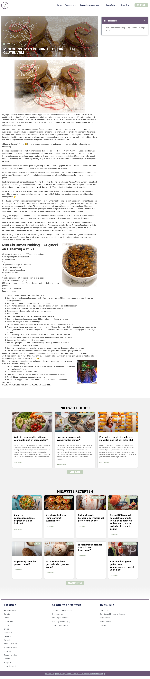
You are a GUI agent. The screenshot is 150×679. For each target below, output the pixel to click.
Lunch (6, 617)
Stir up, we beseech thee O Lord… (39, 187)
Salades (7, 651)
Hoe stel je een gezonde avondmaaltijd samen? (69, 438)
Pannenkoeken (10, 647)
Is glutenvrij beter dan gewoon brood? (25, 563)
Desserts (7, 636)
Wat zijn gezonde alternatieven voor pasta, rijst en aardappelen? (31, 438)
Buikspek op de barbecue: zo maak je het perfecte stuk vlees (91, 518)
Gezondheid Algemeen (89, 5)
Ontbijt (7, 614)
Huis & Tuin (110, 5)
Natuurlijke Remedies (60, 617)
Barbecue (8, 632)
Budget (103, 625)
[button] (144, 21)
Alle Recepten (10, 610)
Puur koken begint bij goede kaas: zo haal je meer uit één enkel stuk (116, 438)
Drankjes (7, 625)
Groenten (8, 640)
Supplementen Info (60, 625)
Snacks (7, 659)
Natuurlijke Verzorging (61, 621)
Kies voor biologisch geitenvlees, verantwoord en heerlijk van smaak (122, 565)
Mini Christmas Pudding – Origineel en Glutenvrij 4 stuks (125, 29)
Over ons (125, 5)
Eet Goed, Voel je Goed (21, 385)
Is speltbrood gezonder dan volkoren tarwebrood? (90, 547)
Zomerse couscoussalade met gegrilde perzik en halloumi (24, 519)
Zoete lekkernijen (11, 666)
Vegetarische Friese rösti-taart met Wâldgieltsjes (56, 518)
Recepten (69, 5)
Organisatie (105, 617)
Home (59, 5)
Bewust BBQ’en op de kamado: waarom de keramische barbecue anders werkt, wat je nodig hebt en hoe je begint (121, 522)
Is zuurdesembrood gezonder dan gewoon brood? (57, 564)
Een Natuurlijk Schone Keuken (112, 614)
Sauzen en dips (10, 655)
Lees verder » (18, 462)
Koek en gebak (10, 644)
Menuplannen (106, 621)
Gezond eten (57, 614)
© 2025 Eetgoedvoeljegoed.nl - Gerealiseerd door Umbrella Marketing (75, 674)
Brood (6, 629)
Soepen (7, 662)
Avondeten (9, 621)
